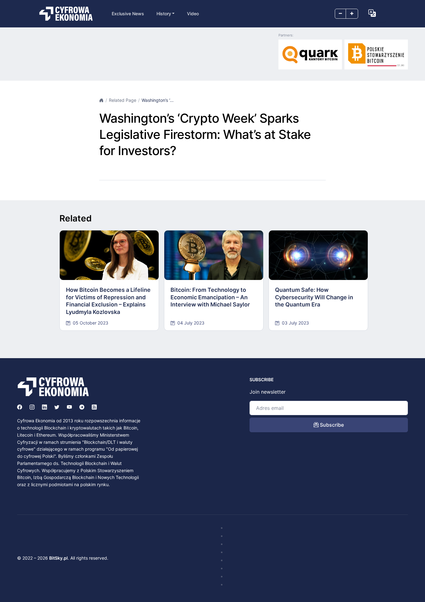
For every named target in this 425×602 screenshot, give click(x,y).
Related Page (122, 100)
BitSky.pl (58, 558)
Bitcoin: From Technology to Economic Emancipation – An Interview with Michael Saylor (210, 297)
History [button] (163, 13)
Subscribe (331, 425)
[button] (372, 13)
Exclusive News (128, 13)
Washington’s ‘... (158, 100)
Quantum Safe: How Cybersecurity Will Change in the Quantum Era (314, 297)
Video (193, 13)
